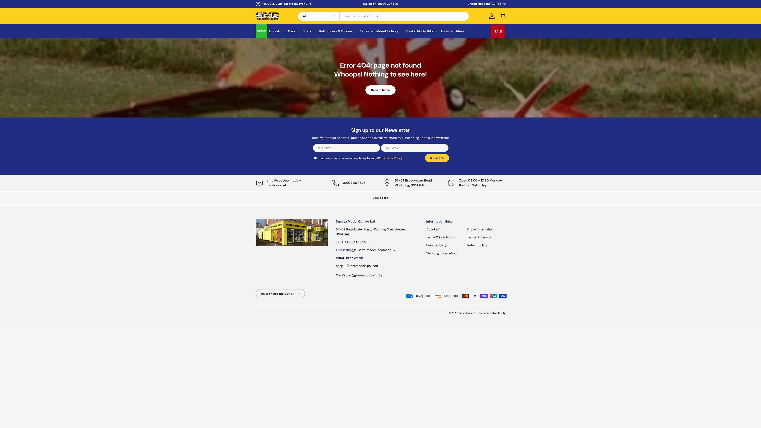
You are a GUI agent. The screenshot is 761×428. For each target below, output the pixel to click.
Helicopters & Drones (336, 31)
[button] (503, 16)
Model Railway (387, 31)
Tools (445, 31)
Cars (291, 31)
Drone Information (480, 229)
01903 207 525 (388, 4)
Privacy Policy (392, 158)
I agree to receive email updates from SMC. (361, 158)
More (460, 31)
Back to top (380, 198)
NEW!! (261, 31)
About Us (433, 229)
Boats (307, 31)
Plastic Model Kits (419, 31)
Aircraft (275, 31)
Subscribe (437, 158)
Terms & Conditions (440, 237)
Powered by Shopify (494, 313)
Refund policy (477, 245)
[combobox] (383, 16)
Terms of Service (479, 237)
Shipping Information (441, 253)
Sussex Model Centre (470, 313)
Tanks (364, 31)
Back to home (380, 90)
